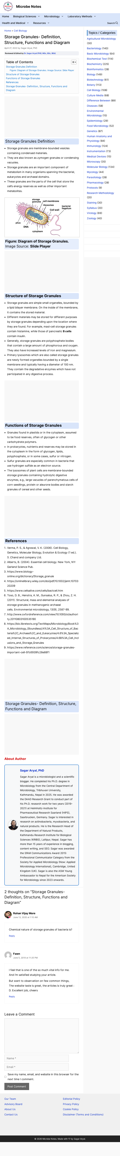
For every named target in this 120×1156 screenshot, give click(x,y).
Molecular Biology (97, 166)
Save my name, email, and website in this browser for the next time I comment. (43, 1077)
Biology (91, 74)
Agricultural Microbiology (101, 38)
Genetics (92, 131)
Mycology (92, 172)
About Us (10, 1109)
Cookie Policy (71, 1109)
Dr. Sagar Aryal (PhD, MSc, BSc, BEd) (40, 53)
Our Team (10, 1098)
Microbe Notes (28, 6)
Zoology (91, 218)
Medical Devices (96, 156)
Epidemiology (95, 120)
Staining (91, 202)
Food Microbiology (97, 125)
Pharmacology (95, 182)
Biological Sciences (24, 16)
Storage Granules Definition (21, 66)
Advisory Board (13, 1104)
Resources (39, 23)
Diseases (92, 105)
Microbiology (52, 16)
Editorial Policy (71, 1098)
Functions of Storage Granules (23, 78)
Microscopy (93, 161)
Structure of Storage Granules (22, 74)
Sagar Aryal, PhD (32, 770)
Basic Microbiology (98, 53)
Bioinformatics (95, 69)
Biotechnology (95, 79)
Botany (91, 84)
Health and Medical (13, 23)
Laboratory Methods (80, 16)
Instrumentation (96, 151)
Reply (12, 935)
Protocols (92, 187)
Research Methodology (100, 193)
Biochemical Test (97, 58)
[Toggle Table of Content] (72, 62)
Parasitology (94, 177)
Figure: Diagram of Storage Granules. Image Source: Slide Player (42, 70)
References (12, 82)
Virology (91, 213)
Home (5, 16)
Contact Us (11, 1114)
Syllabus (92, 207)
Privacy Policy (71, 1104)
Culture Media (95, 95)
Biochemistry (94, 64)
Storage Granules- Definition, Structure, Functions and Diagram (36, 88)
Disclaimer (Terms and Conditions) (83, 1114)
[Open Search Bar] (112, 23)
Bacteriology (94, 48)
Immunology (94, 145)
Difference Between (98, 100)
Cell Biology (20, 30)
